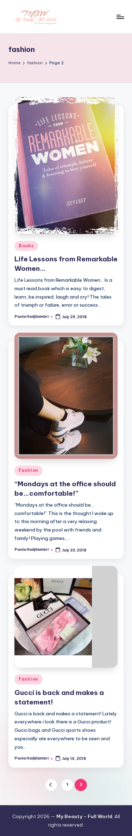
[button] (51, 785)
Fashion (28, 470)
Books (26, 245)
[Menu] (120, 17)
